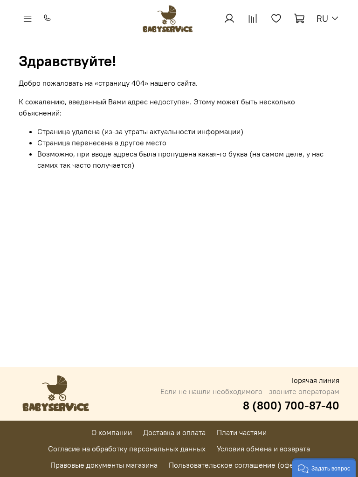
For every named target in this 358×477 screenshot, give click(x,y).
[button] (324, 467)
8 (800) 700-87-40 (291, 405)
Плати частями (242, 432)
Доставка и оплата (174, 432)
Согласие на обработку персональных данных (127, 448)
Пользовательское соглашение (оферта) (238, 465)
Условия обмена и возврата (263, 448)
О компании (111, 432)
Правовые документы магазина (104, 465)
